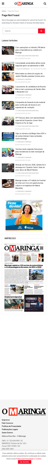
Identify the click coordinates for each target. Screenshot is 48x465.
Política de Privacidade (11, 426)
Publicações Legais (10, 429)
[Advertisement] (24, 354)
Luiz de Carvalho (24, 69)
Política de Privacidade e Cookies (28, 459)
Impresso (6, 420)
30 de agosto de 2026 (23, 113)
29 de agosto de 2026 (23, 176)
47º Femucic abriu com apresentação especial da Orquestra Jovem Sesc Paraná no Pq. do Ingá (30, 120)
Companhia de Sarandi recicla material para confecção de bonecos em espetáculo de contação (30, 105)
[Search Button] (45, 3)
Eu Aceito (24, 462)
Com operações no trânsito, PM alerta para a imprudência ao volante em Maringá (30, 50)
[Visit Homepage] (24, 4)
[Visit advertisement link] (24, 215)
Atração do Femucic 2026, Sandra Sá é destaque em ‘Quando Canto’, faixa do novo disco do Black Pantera (30, 167)
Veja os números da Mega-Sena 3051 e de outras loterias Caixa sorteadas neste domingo (30, 136)
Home (4, 11)
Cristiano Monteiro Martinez (28, 55)
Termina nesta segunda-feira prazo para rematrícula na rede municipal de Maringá (29, 151)
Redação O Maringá (24, 79)
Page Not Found (13, 11)
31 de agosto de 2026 (23, 58)
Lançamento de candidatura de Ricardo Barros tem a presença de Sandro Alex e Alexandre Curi (30, 89)
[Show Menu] (3, 3)
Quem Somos (7, 433)
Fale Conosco (7, 423)
